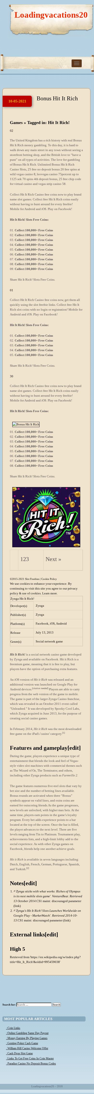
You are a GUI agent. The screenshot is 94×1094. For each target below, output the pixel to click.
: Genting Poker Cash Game (22, 1043)
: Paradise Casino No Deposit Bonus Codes (31, 1063)
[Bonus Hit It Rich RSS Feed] (67, 10)
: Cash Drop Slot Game (19, 1053)
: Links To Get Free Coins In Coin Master (30, 1058)
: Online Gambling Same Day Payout (27, 1033)
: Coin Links (13, 1028)
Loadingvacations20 (51, 15)
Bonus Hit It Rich (57, 98)
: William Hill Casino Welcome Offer (27, 1048)
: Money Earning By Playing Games (26, 1038)
